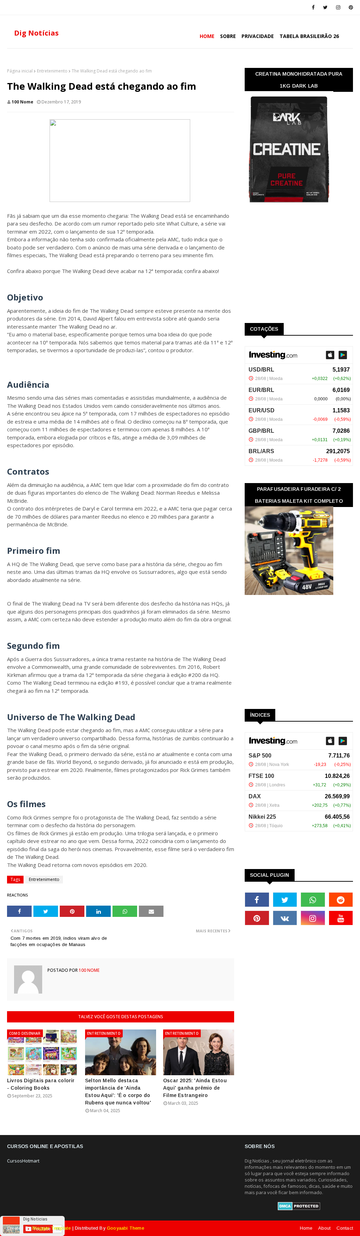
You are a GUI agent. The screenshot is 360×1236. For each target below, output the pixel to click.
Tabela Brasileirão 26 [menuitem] (309, 36)
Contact (344, 1228)
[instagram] (338, 7)
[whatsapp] (313, 899)
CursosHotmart (23, 1161)
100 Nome (22, 102)
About (324, 1228)
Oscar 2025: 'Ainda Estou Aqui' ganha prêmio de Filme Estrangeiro (195, 1088)
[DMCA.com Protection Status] (299, 1208)
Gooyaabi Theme (125, 1228)
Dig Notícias (36, 33)
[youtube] (341, 918)
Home (306, 1228)
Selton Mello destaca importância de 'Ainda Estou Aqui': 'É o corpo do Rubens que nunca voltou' (118, 1091)
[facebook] (313, 7)
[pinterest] (349, 7)
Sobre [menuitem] (228, 36)
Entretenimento (52, 71)
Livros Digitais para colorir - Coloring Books (41, 1084)
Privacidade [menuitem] (258, 36)
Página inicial (20, 71)
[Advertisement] (297, 265)
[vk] (285, 918)
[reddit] (341, 899)
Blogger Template (51, 1228)
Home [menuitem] (207, 36)
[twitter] (325, 7)
